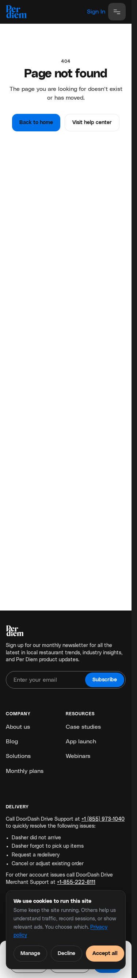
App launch (81, 741)
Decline (66, 953)
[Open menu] (117, 11)
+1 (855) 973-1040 (103, 819)
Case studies (83, 727)
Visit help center (92, 122)
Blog (12, 741)
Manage (30, 953)
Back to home (36, 122)
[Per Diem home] (16, 11)
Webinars (78, 756)
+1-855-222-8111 (76, 882)
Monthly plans (24, 771)
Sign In (96, 12)
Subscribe (104, 679)
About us (18, 727)
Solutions (18, 756)
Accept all (105, 953)
